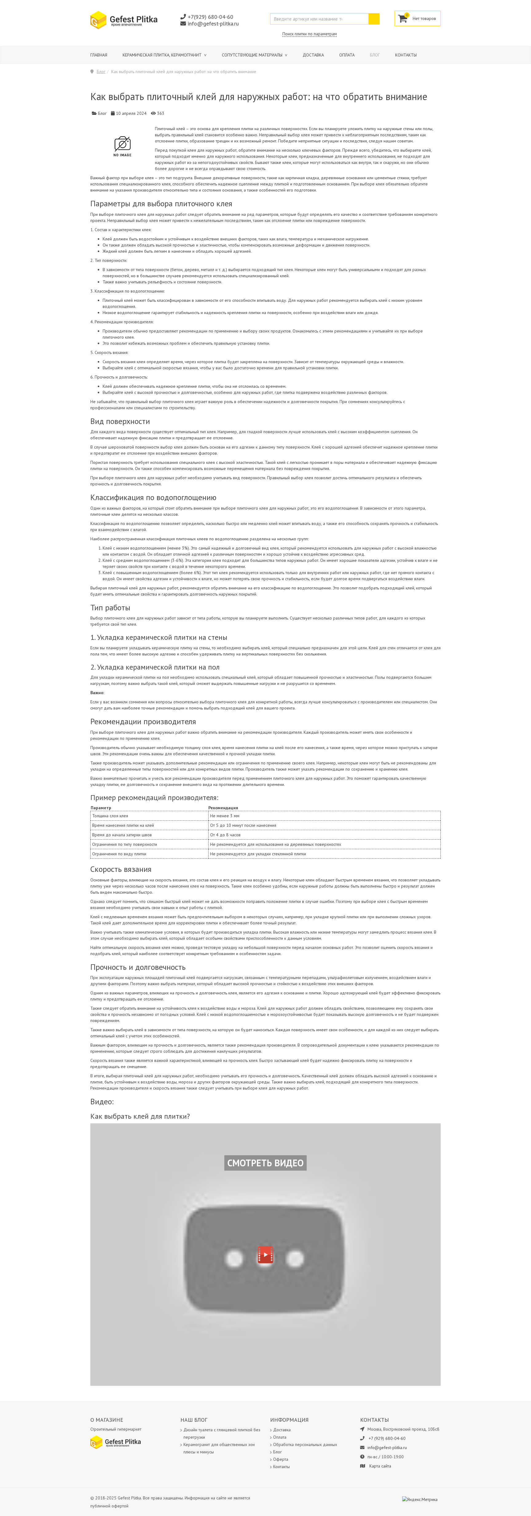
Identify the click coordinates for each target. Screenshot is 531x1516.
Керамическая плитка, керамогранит (163, 55)
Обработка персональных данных (305, 1444)
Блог (375, 55)
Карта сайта (380, 1466)
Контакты (406, 55)
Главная (98, 55)
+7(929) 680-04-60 (210, 16)
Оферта (280, 1459)
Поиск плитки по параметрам (309, 34)
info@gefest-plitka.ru (213, 23)
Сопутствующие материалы (253, 55)
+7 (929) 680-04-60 (387, 1438)
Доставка (313, 55)
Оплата (347, 55)
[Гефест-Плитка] (123, 19)
